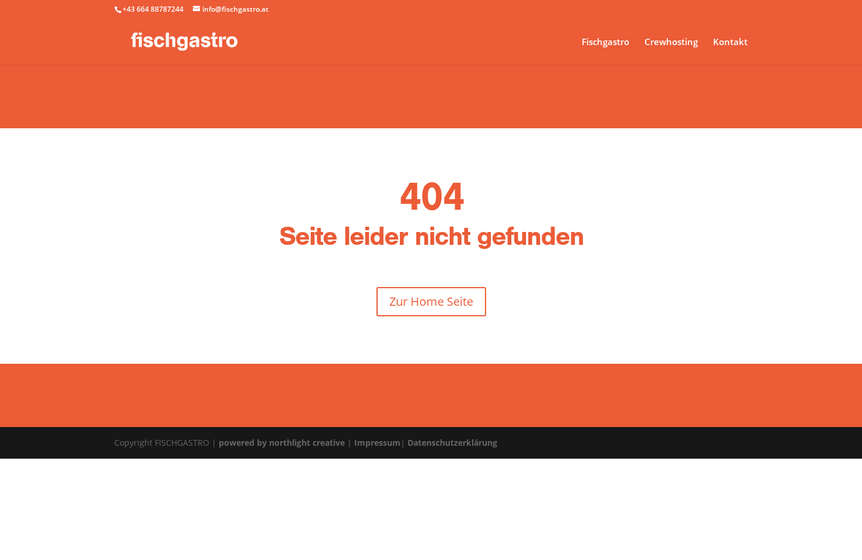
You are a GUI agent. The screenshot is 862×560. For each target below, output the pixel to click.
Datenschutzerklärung (452, 442)
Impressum (377, 442)
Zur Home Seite (431, 301)
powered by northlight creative (282, 442)
